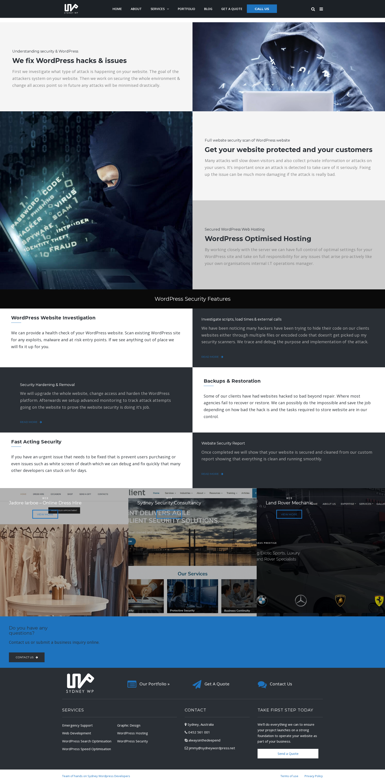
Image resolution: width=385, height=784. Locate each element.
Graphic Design (128, 725)
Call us (262, 9)
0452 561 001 (199, 732)
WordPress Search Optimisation (86, 741)
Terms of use (289, 776)
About (136, 9)
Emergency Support (77, 725)
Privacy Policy (314, 776)
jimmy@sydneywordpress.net (212, 748)
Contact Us (281, 684)
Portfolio (186, 9)
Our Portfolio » (154, 684)
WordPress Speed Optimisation (86, 749)
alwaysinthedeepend (204, 740)
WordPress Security (132, 741)
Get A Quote (217, 684)
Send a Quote (288, 753)
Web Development (76, 733)
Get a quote (231, 9)
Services (158, 9)
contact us (24, 657)
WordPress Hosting (132, 733)
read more (210, 356)
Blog (208, 9)
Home (117, 9)
